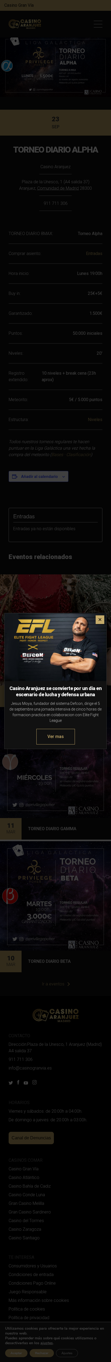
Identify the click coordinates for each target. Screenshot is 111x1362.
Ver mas (55, 736)
